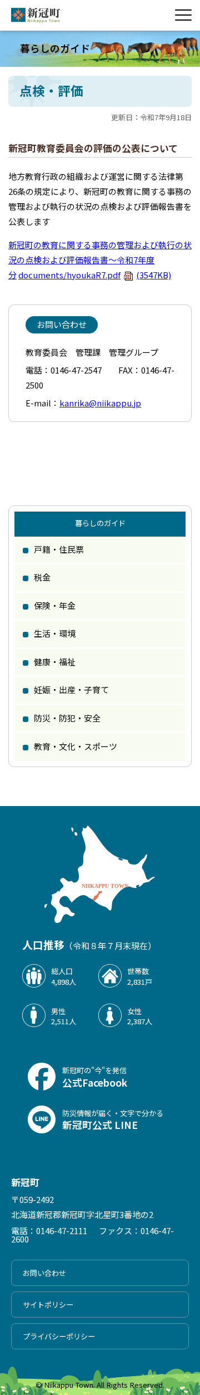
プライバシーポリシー (59, 1336)
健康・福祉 (55, 661)
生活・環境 (55, 633)
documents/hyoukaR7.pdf (94, 275)
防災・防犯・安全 (67, 718)
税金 (42, 577)
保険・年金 (55, 605)
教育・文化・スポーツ (75, 746)
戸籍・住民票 (59, 549)
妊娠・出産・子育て (71, 689)
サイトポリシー (48, 1304)
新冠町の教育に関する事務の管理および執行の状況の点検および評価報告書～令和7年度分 (100, 260)
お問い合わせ (44, 1273)
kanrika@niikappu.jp (100, 403)
